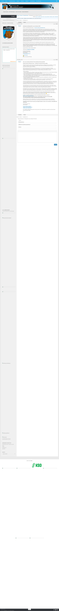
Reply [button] (54, 59)
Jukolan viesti (40, 16)
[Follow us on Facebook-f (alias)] (11, 16)
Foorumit (21, 15)
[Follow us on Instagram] (14, 16)
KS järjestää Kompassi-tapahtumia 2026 (8, 444)
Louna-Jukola (47, 16)
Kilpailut (27, 1)
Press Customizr (12, 610)
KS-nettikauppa (38, 1)
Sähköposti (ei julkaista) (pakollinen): (24, 124)
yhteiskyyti (56, 16)
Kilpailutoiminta (25, 15)
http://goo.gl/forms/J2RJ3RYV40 (40, 27)
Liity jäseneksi (32, 1)
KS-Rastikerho (4, 447)
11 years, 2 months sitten (35, 18)
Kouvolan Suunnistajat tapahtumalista (9, 48)
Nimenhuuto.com (13, 61)
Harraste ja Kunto (12, 1)
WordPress (5, 610)
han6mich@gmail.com (26, 53)
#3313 (57, 59)
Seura (6, 1)
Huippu (18, 1)
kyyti (43, 16)
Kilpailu (3, 446)
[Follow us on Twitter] (13, 16)
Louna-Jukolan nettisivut (27, 106)
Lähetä (55, 144)
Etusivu (3, 1)
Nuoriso (22, 1)
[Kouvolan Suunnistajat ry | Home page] (29, 7)
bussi (37, 16)
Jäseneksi (3, 448)
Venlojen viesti (52, 16)
